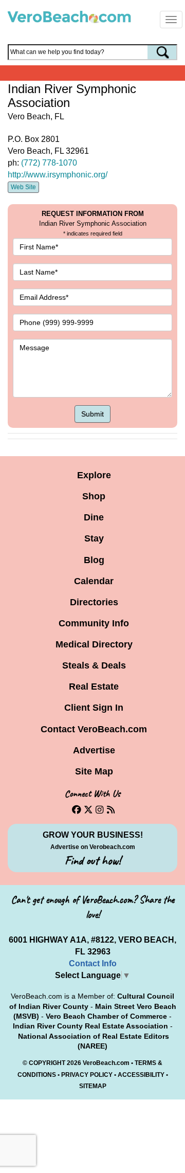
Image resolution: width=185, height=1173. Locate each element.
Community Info (94, 623)
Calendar (94, 581)
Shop (93, 496)
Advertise (94, 750)
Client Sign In (93, 707)
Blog (94, 560)
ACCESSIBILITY (141, 1075)
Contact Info (93, 963)
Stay (94, 538)
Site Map (94, 771)
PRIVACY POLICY (87, 1075)
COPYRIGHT (47, 1063)
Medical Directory (94, 644)
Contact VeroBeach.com (94, 729)
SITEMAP (92, 1086)
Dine (94, 517)
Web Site (23, 187)
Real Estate (94, 686)
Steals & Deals (94, 665)
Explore (94, 475)
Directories (94, 602)
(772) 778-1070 (49, 162)
